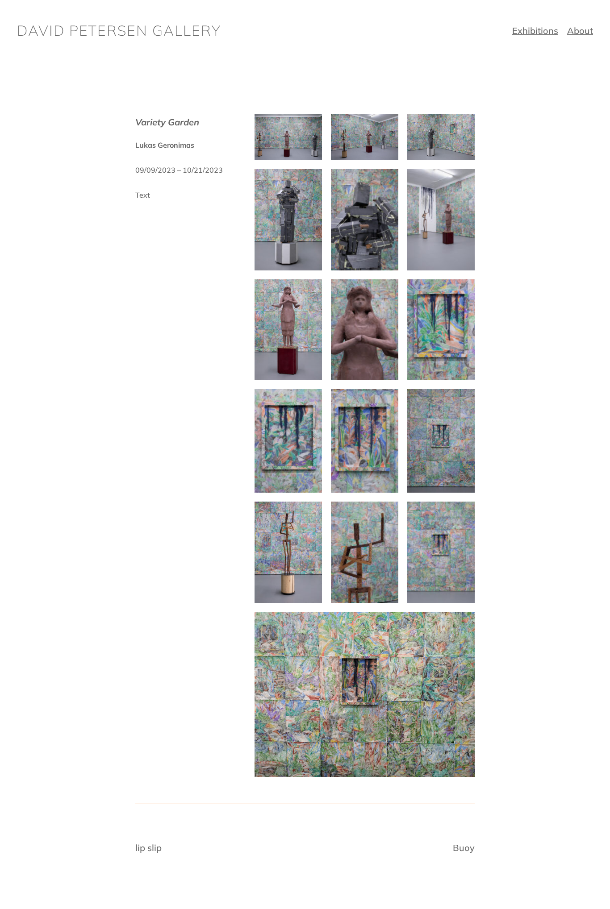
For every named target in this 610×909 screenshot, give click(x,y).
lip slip (148, 847)
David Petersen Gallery (119, 30)
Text (142, 195)
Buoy (464, 847)
